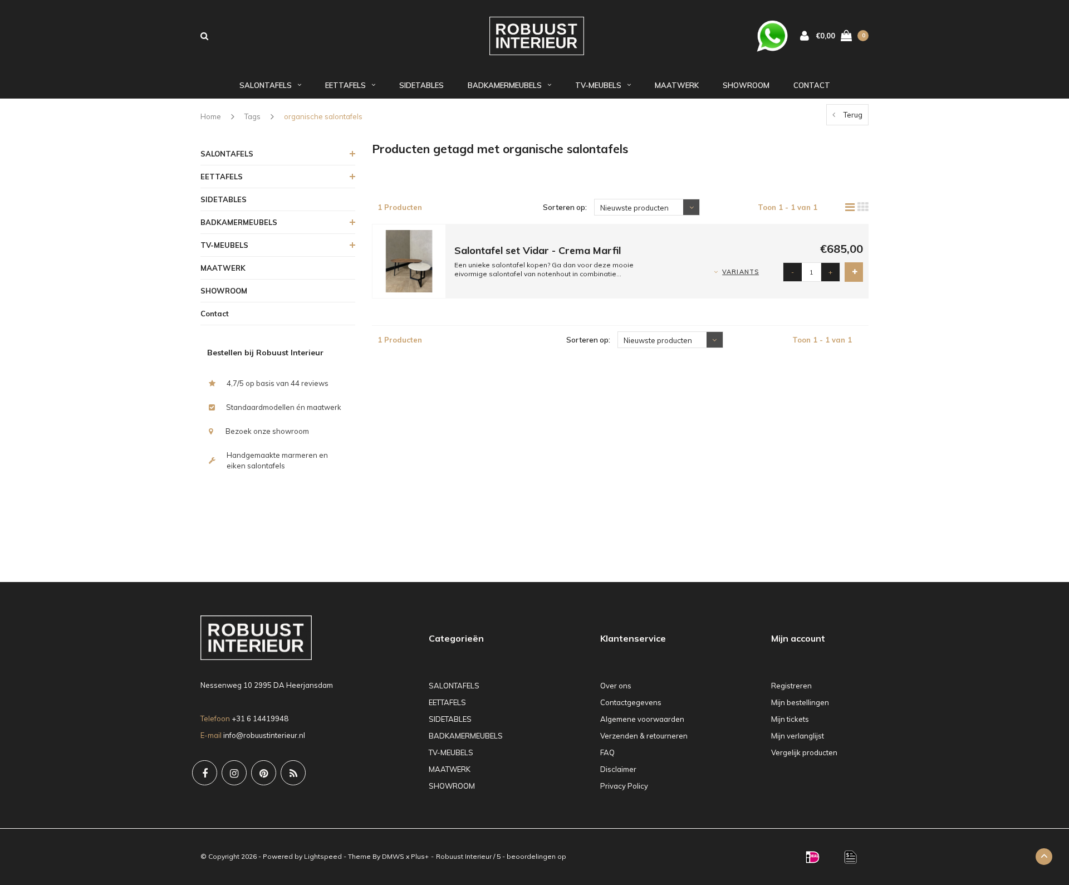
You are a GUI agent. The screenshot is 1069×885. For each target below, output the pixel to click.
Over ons (615, 685)
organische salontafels (323, 116)
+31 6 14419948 (260, 718)
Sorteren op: (565, 207)
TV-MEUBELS (598, 85)
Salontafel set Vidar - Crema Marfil (537, 250)
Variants (740, 272)
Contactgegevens (630, 702)
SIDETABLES (421, 85)
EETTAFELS (345, 85)
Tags (252, 116)
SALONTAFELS (265, 85)
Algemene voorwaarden (642, 719)
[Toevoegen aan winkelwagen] (854, 272)
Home (210, 116)
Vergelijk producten (804, 752)
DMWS (393, 856)
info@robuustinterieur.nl (264, 735)
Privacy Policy (624, 785)
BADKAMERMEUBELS (505, 85)
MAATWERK (677, 85)
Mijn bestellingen (800, 702)
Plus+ (420, 856)
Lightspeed (323, 856)
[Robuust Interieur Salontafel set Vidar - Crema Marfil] (409, 260)
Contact (811, 85)
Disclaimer (618, 769)
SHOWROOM (746, 85)
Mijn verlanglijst (797, 735)
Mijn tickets (790, 719)
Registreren (791, 685)
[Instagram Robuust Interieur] (234, 772)
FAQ (607, 752)
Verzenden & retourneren (644, 735)
